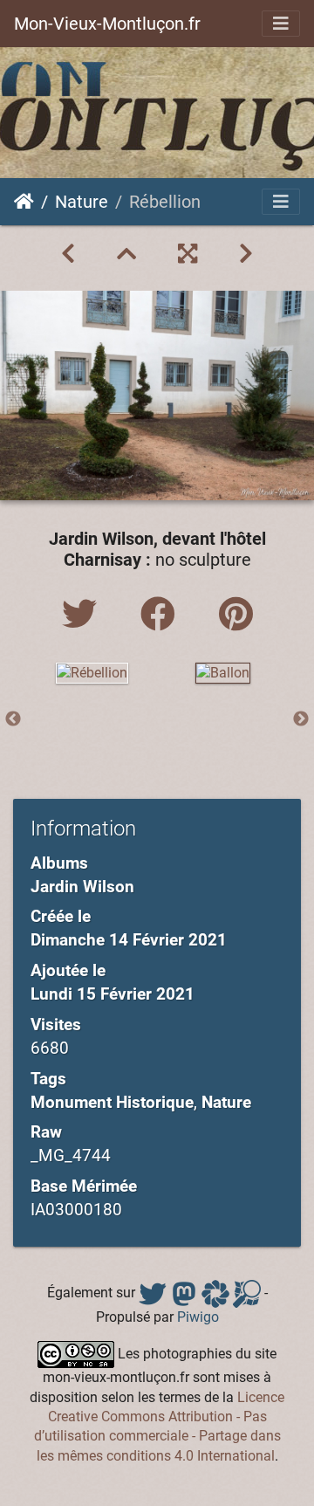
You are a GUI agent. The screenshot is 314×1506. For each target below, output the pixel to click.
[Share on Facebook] (162, 615)
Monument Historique (112, 1102)
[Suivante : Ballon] (246, 254)
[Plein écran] (187, 254)
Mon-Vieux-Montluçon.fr (107, 23)
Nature (81, 201)
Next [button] (301, 719)
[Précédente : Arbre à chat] (68, 254)
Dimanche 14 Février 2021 (129, 940)
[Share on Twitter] (83, 615)
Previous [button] (13, 719)
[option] (91, 673)
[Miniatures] (126, 254)
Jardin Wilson (82, 887)
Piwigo (198, 1317)
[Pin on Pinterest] (235, 615)
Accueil (24, 201)
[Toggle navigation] (281, 23)
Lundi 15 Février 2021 (113, 994)
